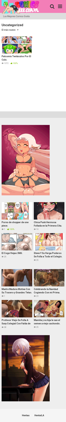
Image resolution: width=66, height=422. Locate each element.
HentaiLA (39, 415)
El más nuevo (9, 30)
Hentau (25, 415)
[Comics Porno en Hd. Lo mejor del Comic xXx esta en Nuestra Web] (20, 7)
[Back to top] (60, 415)
